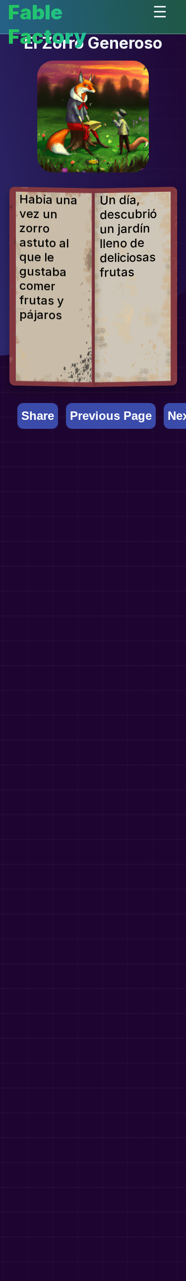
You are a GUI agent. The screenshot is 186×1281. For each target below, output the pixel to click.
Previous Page (111, 415)
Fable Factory (47, 24)
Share (37, 415)
